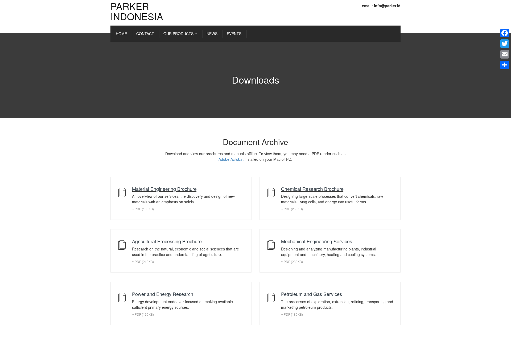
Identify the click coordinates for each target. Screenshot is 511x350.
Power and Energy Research (162, 293)
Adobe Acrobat (231, 159)
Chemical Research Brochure (312, 188)
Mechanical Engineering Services (316, 241)
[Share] (504, 65)
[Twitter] (504, 43)
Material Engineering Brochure (164, 188)
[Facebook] (504, 33)
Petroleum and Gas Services (311, 293)
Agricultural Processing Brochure (167, 241)
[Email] (504, 54)
